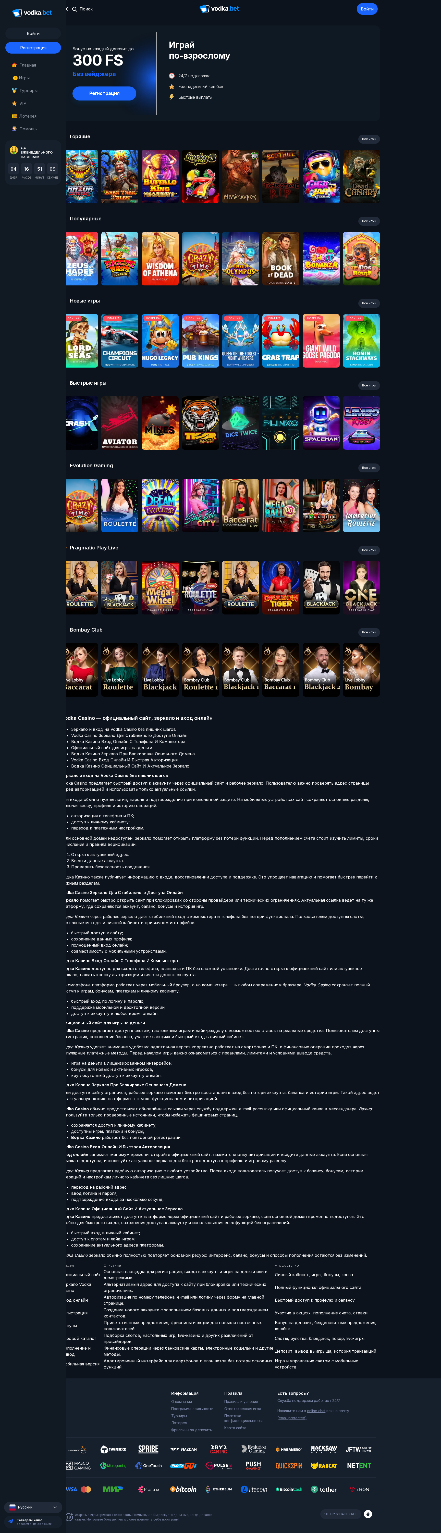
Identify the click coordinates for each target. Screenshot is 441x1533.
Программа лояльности (192, 1408)
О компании (181, 1401)
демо (79, 190)
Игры (22, 77)
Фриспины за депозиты (192, 1430)
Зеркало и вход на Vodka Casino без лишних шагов (123, 729)
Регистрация (33, 47)
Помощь (28, 128)
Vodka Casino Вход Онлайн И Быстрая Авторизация (124, 759)
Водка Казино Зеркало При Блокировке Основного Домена (133, 753)
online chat (316, 1411)
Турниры (28, 90)
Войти (367, 8)
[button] (33, 1507)
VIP (22, 103)
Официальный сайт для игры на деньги (111, 747)
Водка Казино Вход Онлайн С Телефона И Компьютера (128, 741)
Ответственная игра (242, 1408)
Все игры (369, 139)
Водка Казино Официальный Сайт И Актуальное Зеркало (130, 766)
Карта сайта (235, 1428)
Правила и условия (241, 1401)
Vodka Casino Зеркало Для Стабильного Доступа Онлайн (129, 735)
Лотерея (27, 116)
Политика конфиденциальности (243, 1418)
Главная (27, 65)
